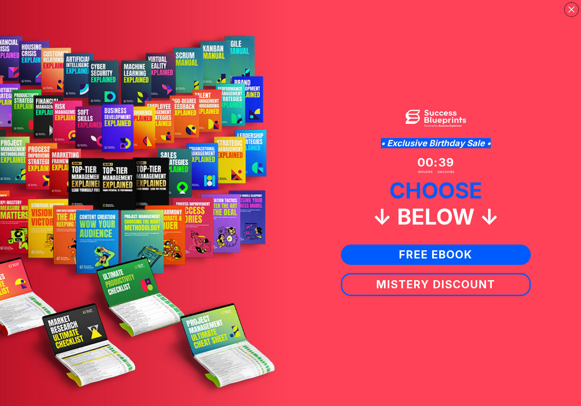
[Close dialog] (571, 9)
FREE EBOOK (435, 254)
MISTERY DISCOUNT (435, 284)
